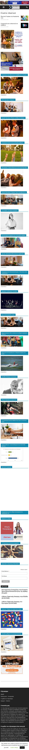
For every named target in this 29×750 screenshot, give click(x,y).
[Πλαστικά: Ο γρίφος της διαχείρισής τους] (24, 18)
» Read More (3, 95)
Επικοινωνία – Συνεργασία (7, 696)
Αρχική (2, 694)
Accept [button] (22, 747)
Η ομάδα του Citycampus (7, 698)
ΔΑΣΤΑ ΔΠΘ (4, 586)
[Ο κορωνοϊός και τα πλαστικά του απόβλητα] (24, 25)
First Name (4, 576)
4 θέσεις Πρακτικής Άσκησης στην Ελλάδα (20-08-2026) (15, 597)
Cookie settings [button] (14, 747)
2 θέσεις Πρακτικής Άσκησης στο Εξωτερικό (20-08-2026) (12, 602)
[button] (27, 7)
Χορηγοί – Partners (5, 701)
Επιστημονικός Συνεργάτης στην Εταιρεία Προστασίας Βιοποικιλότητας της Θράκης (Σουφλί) (15, 591)
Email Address (5, 571)
